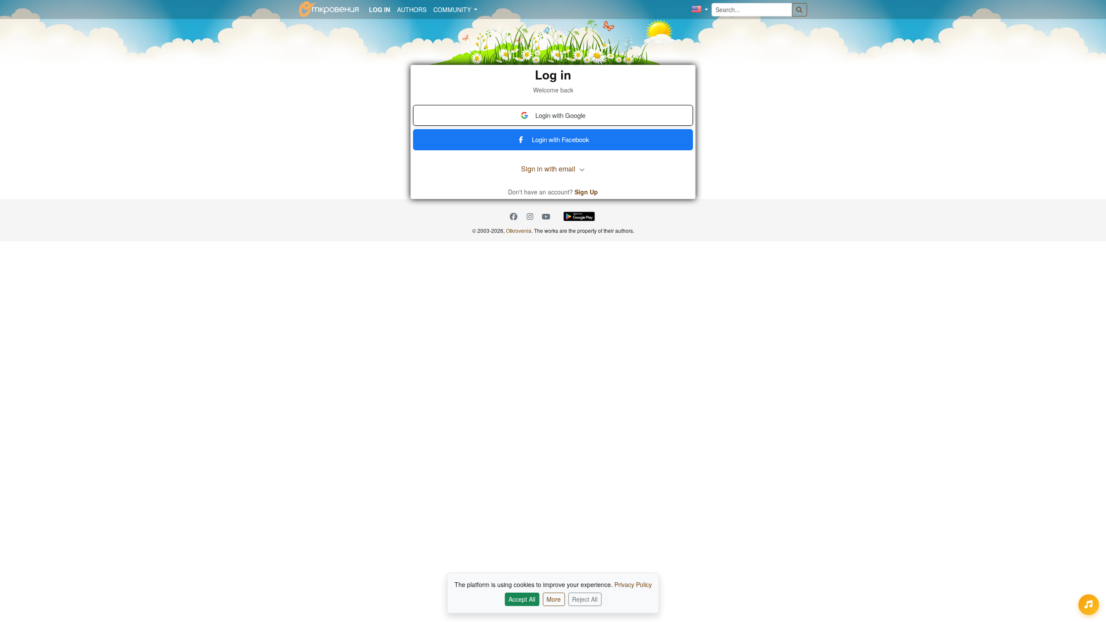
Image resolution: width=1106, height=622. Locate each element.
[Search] (799, 9)
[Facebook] (513, 216)
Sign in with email (549, 169)
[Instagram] (530, 216)
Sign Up (586, 191)
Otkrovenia (518, 230)
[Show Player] (1088, 604)
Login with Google (560, 115)
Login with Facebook (560, 139)
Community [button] (453, 9)
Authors (411, 9)
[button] (700, 10)
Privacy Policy (633, 584)
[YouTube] (546, 216)
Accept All (522, 599)
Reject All (584, 599)
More (554, 599)
